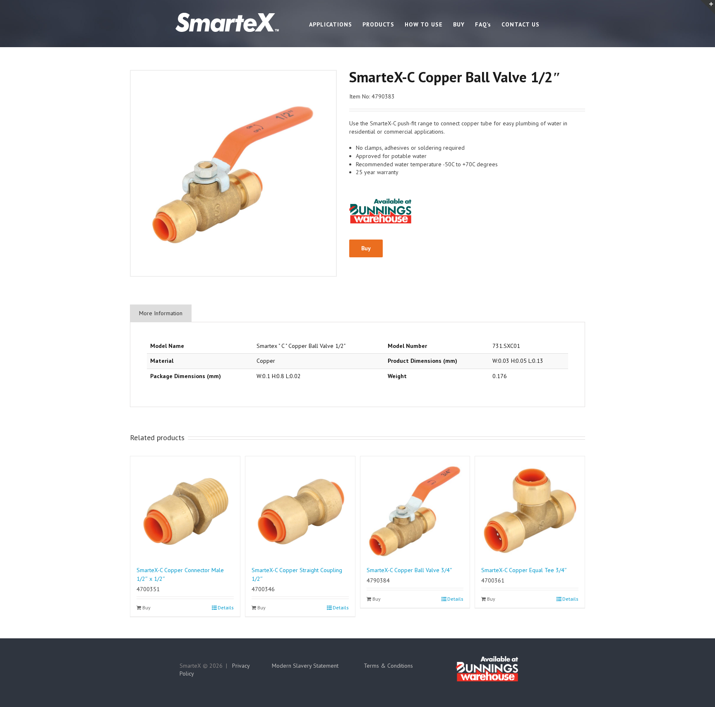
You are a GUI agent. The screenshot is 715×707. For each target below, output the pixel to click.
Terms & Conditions (388, 665)
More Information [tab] (160, 313)
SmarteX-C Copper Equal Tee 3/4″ (524, 570)
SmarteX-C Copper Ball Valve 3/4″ (409, 570)
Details (226, 607)
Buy (366, 248)
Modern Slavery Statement (305, 665)
